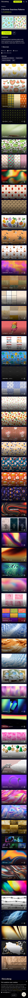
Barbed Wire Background (8, 907)
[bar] (26, 2)
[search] (23, 2)
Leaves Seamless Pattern (8, 212)
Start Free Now (18, 1)
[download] (24, 76)
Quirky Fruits (5, 227)
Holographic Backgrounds (8, 817)
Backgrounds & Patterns (8, 58)
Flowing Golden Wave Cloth (8, 650)
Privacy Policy (15, 989)
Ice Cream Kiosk (6, 348)
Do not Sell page (19, 990)
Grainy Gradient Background (8, 726)
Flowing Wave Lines (7, 923)
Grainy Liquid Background (8, 938)
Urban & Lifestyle (6, 60)
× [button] (26, 981)
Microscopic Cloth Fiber (7, 665)
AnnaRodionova (7, 12)
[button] (14, 992)
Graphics (3, 6)
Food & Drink (19, 58)
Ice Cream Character (7, 333)
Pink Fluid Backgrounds (7, 741)
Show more (6, 47)
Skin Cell (4, 635)
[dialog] (14, 989)
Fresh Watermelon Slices (8, 91)
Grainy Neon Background (8, 711)
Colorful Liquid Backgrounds (8, 620)
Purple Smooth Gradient (7, 696)
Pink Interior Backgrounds (8, 605)
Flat (13, 60)
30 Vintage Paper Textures (8, 318)
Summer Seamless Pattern (8, 76)
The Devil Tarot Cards (7, 529)
